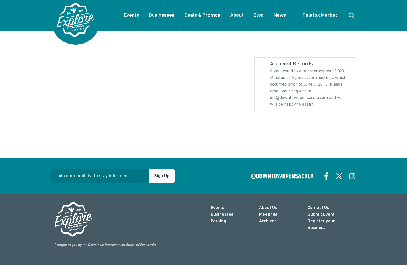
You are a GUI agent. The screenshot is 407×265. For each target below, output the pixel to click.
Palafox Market (320, 15)
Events (131, 15)
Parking (218, 221)
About (237, 15)
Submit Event (321, 214)
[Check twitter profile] (339, 176)
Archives (268, 221)
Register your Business (321, 224)
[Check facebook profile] (326, 176)
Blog (259, 15)
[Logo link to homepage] (75, 19)
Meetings (268, 214)
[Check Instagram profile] (352, 176)
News (280, 15)
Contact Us (318, 208)
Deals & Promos (202, 15)
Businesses (161, 15)
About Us (268, 208)
